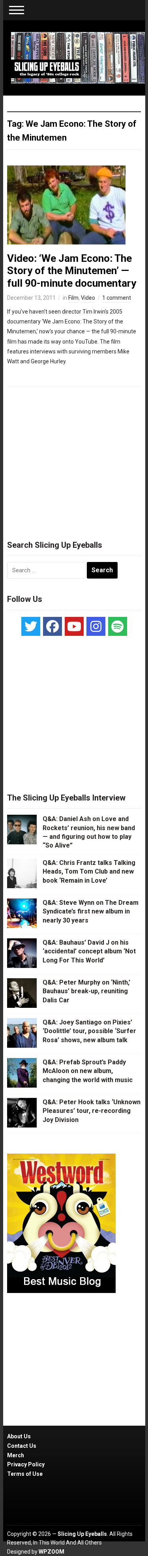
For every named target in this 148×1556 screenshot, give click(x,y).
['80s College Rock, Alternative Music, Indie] (78, 57)
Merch (15, 1455)
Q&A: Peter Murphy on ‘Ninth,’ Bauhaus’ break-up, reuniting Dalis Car (86, 991)
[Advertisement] (74, 459)
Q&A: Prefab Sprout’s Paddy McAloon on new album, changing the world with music (88, 1071)
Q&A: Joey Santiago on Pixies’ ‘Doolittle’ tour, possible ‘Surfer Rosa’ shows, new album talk (89, 1031)
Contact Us (21, 1446)
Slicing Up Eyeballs (82, 1534)
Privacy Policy (26, 1464)
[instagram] (95, 626)
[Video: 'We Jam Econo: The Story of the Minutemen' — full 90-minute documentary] (66, 204)
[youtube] (74, 626)
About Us (19, 1436)
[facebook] (52, 626)
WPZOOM (51, 1551)
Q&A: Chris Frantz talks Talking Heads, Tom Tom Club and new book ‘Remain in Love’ (89, 871)
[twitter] (30, 626)
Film (73, 298)
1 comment (116, 298)
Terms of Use (25, 1474)
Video (88, 298)
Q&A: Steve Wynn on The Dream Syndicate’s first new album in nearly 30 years (91, 911)
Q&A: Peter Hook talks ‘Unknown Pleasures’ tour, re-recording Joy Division (92, 1111)
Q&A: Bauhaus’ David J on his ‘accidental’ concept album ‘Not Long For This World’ (89, 951)
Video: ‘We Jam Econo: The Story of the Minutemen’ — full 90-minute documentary (71, 270)
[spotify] (117, 626)
